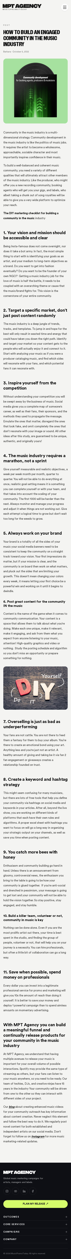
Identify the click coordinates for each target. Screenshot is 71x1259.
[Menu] (64, 7)
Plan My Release (34, 1204)
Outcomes (11, 1217)
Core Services (14, 1224)
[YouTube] (15, 1191)
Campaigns (11, 1232)
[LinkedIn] (24, 1191)
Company (10, 1239)
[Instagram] (7, 1191)
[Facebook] (32, 1191)
